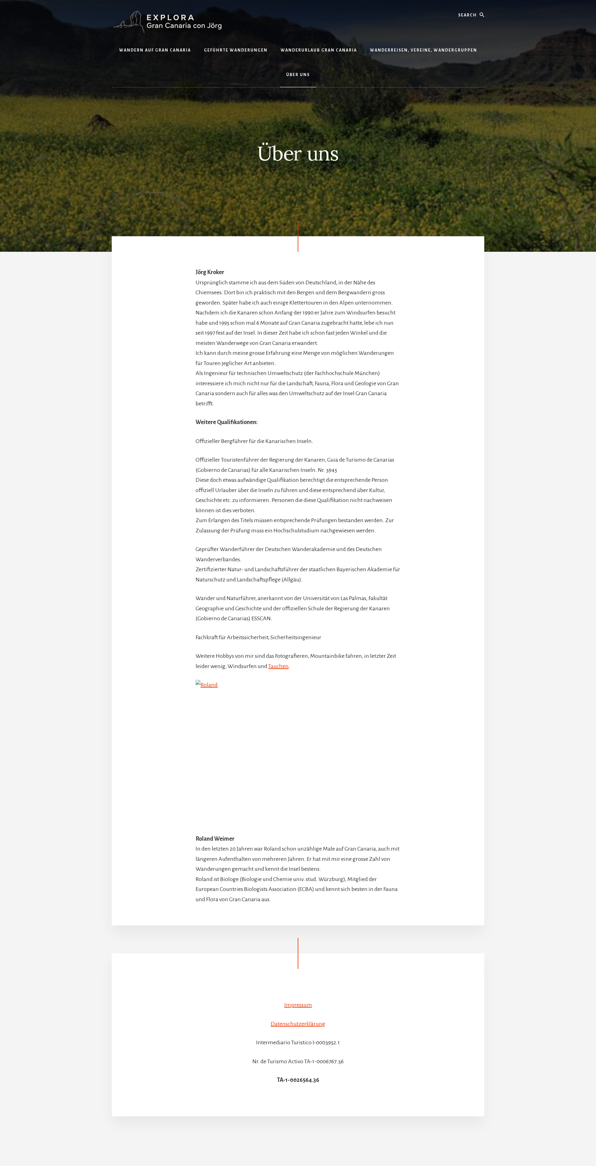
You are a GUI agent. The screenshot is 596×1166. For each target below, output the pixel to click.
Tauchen (278, 666)
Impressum (298, 1005)
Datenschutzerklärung (298, 1024)
